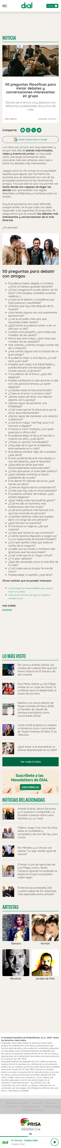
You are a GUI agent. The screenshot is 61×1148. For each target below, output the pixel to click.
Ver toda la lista (30, 761)
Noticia (9, 38)
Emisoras (37, 1103)
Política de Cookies (52, 1106)
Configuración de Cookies (32, 1110)
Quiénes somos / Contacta (17, 1103)
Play (55, 1142)
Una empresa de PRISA (30, 1122)
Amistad (7, 609)
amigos (24, 147)
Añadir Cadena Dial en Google (33, 139)
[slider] (30, 1136)
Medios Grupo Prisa (30, 1129)
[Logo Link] (26, 5)
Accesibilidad (11, 1106)
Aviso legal (50, 1103)
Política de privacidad (30, 1106)
